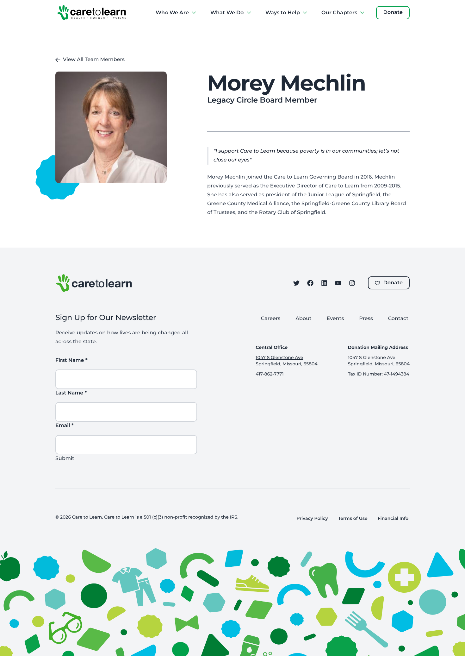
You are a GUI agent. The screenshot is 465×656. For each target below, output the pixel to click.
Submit (64, 458)
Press (366, 319)
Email (64, 426)
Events (335, 319)
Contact (398, 319)
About (303, 319)
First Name (71, 360)
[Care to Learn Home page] (91, 13)
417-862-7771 (269, 374)
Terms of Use (353, 518)
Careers (271, 319)
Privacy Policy (312, 518)
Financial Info (393, 518)
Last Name (71, 393)
